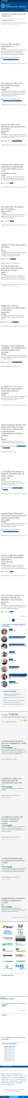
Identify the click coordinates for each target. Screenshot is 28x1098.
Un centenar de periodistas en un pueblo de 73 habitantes (13, 1004)
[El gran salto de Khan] (14, 33)
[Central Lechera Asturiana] (7, 932)
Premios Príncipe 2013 (9, 1053)
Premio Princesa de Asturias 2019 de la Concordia (14, 284)
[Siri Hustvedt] (4, 661)
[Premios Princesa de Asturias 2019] (14, 5)
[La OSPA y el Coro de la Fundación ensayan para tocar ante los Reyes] (14, 376)
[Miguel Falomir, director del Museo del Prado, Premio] (14, 414)
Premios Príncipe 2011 (9, 1056)
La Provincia (5, 1081)
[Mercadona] (20, 961)
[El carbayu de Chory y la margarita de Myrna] (14, 73)
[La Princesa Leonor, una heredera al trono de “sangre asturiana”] (14, 807)
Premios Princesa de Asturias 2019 (10, 263)
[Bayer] (20, 932)
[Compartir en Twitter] (14, 1097)
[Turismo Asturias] (7, 944)
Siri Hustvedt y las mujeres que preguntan (12, 207)
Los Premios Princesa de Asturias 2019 (13, 704)
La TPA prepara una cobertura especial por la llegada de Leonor (12, 268)
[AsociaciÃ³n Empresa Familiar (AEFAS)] (7, 950)
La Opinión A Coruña (6, 1077)
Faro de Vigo (15, 1075)
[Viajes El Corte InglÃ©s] (7, 961)
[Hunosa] (7, 967)
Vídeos (4, 1015)
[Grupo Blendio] (7, 938)
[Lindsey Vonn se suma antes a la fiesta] (14, 234)
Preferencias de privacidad (14, 1091)
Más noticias (23, 616)
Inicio (2, 9)
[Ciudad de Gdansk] (4, 684)
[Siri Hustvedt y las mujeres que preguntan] (14, 196)
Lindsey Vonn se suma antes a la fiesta (13, 245)
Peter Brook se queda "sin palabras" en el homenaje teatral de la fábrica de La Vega (12, 167)
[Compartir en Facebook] (4, 1097)
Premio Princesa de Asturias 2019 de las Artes (13, 145)
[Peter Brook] (4, 632)
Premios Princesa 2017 (9, 1048)
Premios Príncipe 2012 (9, 1055)
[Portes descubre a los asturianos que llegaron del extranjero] (14, 114)
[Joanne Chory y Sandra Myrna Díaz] (4, 676)
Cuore (13, 1084)
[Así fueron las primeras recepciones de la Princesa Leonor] (14, 848)
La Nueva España (7, 1066)
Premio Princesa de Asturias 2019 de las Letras (13, 187)
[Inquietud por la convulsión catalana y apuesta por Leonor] (14, 888)
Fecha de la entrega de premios (12, 702)
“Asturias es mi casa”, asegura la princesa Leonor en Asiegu (14, 996)
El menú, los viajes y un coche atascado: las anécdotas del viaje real (12, 780)
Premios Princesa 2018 (9, 1046)
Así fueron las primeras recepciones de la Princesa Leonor (13, 860)
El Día (12, 1079)
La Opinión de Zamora (21, 1079)
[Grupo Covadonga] (20, 955)
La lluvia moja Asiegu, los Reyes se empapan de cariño (14, 742)
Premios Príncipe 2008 (9, 1061)
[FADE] (20, 967)
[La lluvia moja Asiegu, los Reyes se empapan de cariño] (14, 731)
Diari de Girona (5, 1074)
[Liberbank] (7, 955)
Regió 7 (13, 1083)
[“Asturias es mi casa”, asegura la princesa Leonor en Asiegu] (14, 986)
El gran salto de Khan (10, 44)
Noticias (13, 714)
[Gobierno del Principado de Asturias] (20, 944)
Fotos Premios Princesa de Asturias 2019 (14, 700)
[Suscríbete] (22, 720)
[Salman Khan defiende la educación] (14, 503)
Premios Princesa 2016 (9, 1049)
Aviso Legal (6, 1089)
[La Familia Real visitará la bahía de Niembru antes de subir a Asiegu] (14, 461)
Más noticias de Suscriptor (18, 917)
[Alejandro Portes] (4, 669)
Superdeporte (19, 1083)
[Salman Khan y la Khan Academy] (4, 647)
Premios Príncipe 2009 (9, 1059)
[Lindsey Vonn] (4, 654)
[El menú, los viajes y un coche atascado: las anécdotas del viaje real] (14, 768)
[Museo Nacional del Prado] (4, 639)
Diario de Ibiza (13, 1074)
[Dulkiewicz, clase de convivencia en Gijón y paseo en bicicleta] (14, 295)
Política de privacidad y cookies (16, 1089)
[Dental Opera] (20, 938)
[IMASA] (7, 927)
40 (20, 620)
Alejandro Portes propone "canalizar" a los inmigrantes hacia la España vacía (13, 347)
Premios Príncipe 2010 (9, 1058)
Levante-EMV (22, 1081)
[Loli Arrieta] (20, 927)
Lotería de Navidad (6, 1084)
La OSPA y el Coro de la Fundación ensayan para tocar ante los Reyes (11, 388)
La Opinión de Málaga (18, 1077)
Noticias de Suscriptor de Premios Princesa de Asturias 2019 (12, 695)
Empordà (9, 1075)
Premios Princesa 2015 (9, 1051)
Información (23, 1075)
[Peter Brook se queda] (14, 154)
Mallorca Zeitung (5, 1083)
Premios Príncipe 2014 (9, 1052)
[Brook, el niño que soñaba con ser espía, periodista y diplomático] (14, 545)
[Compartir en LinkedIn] (23, 1097)
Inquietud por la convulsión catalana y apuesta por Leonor (13, 900)
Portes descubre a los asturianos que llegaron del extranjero (13, 126)
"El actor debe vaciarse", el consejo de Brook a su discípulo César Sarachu (12, 597)
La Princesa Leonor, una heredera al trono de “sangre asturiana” (12, 818)
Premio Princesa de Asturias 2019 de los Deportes (14, 225)
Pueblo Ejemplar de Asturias (8, 452)
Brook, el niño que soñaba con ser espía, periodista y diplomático (12, 557)
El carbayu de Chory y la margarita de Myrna (11, 84)
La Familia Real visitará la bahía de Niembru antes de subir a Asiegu (13, 473)
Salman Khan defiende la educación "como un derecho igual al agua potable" (13, 515)
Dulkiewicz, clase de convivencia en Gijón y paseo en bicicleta (13, 307)
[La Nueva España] (4, 1)
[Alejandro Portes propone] (14, 335)
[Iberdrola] (20, 950)
